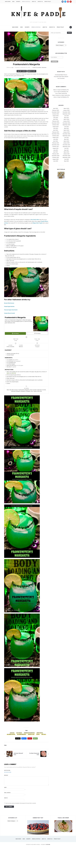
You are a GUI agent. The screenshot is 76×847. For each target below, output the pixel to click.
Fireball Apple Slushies (9, 306)
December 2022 (55, 133)
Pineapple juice (31, 734)
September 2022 (66, 135)
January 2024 (66, 121)
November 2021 (66, 144)
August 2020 (55, 159)
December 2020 (55, 155)
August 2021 (55, 148)
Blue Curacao (19, 732)
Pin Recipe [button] (38, 333)
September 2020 (66, 157)
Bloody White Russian (9, 303)
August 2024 (55, 115)
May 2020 (66, 161)
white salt (13, 245)
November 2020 (66, 155)
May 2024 (66, 117)
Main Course (7, 1)
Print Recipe (32, 71)
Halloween (44, 67)
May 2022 (66, 139)
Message (6, 775)
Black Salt (12, 732)
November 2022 (66, 133)
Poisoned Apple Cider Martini (10, 309)
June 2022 (55, 139)
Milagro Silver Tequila (37, 223)
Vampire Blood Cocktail (9, 313)
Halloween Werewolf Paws (18, 754)
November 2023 (66, 123)
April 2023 (55, 130)
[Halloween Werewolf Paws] (9, 753)
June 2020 (55, 161)
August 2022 (55, 137)
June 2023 (55, 128)
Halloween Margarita (21, 734)
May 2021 (66, 150)
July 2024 (66, 115)
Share (24, 738)
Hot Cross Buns (61, 78)
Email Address (7, 792)
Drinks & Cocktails (26, 1)
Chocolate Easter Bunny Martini (61, 76)
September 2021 (66, 146)
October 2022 (55, 135)
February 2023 (55, 132)
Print (36, 738)
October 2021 (55, 146)
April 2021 (55, 152)
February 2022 (55, 142)
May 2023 (66, 128)
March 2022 (66, 141)
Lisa (12, 67)
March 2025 (66, 108)
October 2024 (55, 113)
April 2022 (55, 141)
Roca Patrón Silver (35, 219)
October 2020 (55, 157)
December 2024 (55, 112)
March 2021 (66, 152)
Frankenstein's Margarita (29, 732)
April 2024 (55, 119)
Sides (13, 1)
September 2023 (66, 124)
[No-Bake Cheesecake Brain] (43, 753)
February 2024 (55, 121)
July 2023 (66, 126)
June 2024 (55, 117)
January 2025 (66, 110)
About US (34, 1)
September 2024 (66, 113)
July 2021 (66, 148)
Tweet (18, 738)
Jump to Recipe (22, 71)
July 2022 (66, 137)
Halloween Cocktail (11, 734)
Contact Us (40, 1)
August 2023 (55, 126)
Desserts (18, 1)
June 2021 (55, 150)
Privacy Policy (47, 1)
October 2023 (55, 124)
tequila (37, 734)
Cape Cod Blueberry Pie (63, 89)
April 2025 (55, 108)
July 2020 (66, 159)
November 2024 (66, 112)
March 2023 (66, 130)
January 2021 (66, 153)
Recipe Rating (7, 770)
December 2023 (55, 123)
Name (5, 787)
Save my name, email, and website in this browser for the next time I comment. (21, 803)
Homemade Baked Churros (61, 74)
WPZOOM (48, 844)
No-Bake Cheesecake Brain (34, 754)
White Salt (44, 734)
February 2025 (55, 110)
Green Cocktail (40, 732)
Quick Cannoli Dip (63, 93)
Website (6, 798)
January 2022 (66, 142)
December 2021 (55, 144)
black (7, 245)
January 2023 (66, 132)
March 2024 (66, 119)
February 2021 (55, 153)
